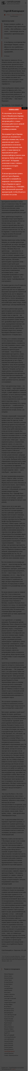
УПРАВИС (20, 187)
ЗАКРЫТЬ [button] (24, 108)
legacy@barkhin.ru (8, 187)
